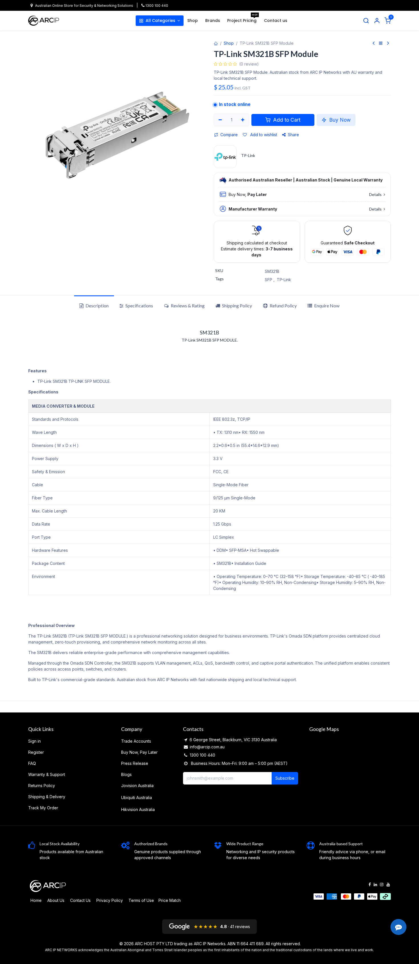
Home (36, 900)
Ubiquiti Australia (136, 797)
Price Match (169, 900)
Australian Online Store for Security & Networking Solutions (84, 5)
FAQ (32, 763)
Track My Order (43, 807)
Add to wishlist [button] (263, 134)
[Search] (366, 20)
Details (376, 194)
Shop (229, 43)
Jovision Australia (137, 785)
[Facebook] (370, 885)
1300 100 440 (156, 5)
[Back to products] (380, 43)
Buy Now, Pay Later (139, 752)
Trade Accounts (136, 741)
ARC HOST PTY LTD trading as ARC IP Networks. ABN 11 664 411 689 (199, 943)
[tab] (233, 305)
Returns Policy (41, 785)
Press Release (134, 763)
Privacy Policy (109, 900)
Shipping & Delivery (46, 796)
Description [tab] (97, 305)
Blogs (126, 774)
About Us (55, 900)
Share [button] (293, 134)
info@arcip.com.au (207, 746)
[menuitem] (160, 20)
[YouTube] (388, 885)
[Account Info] (377, 20)
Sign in (34, 741)
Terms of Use (141, 900)
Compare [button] (229, 134)
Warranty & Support (46, 774)
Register (36, 752)
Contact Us (80, 900)
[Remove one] (220, 120)
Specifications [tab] (139, 305)
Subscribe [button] (284, 778)
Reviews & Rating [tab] (187, 305)
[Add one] (243, 120)
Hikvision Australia (138, 809)
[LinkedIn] (375, 885)
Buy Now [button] (339, 120)
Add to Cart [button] (286, 120)
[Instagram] (381, 885)
